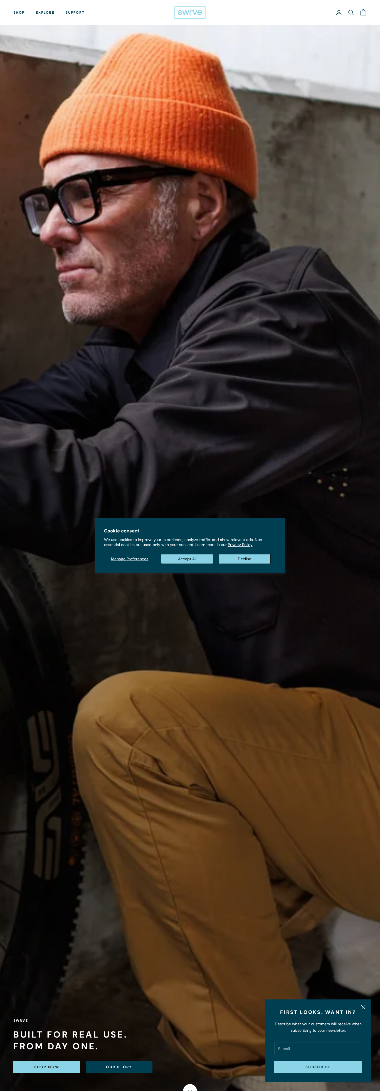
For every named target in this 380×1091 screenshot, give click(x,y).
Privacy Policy (240, 544)
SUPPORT (75, 12)
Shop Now (46, 1067)
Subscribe (318, 1067)
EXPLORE (45, 12)
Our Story (119, 1067)
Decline (244, 558)
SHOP (19, 12)
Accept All (187, 558)
